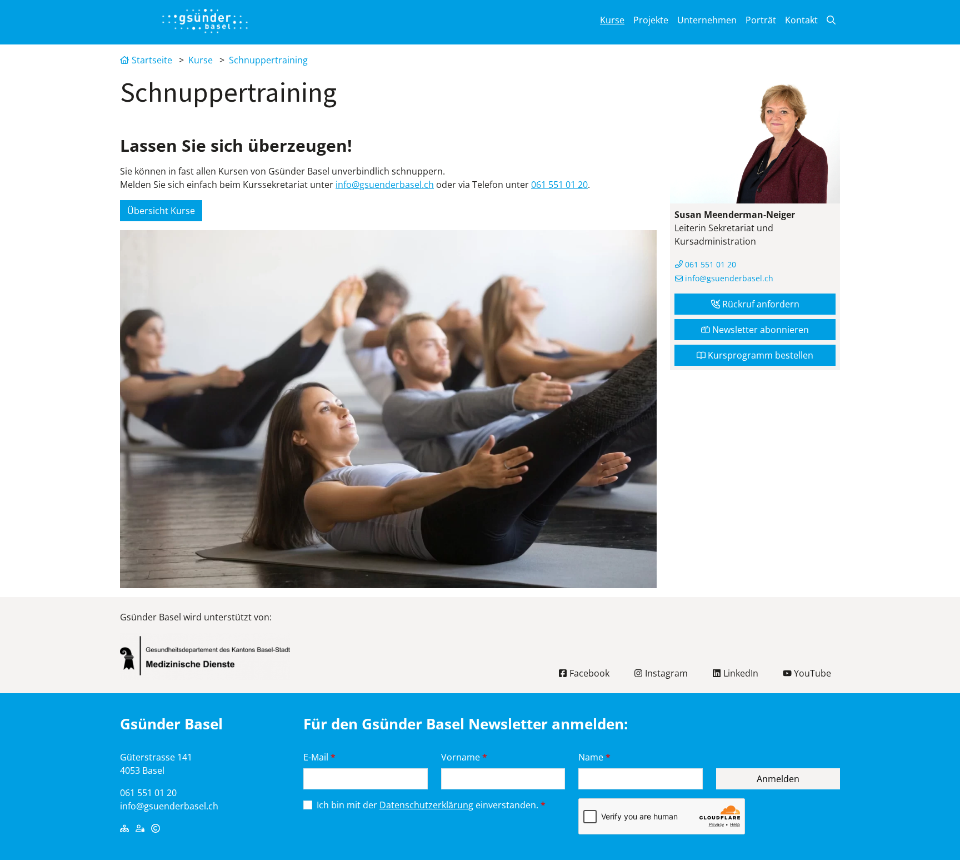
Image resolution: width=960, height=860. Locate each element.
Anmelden (778, 779)
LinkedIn (739, 673)
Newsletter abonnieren (759, 330)
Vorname (464, 757)
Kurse (200, 60)
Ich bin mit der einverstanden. (431, 805)
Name (594, 757)
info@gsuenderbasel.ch (385, 184)
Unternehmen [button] (707, 20)
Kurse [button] (612, 20)
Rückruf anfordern (759, 304)
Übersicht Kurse (161, 211)
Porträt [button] (761, 20)
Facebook (588, 673)
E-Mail (319, 757)
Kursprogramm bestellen (759, 355)
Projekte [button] (650, 20)
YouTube (811, 673)
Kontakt (801, 20)
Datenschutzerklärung (426, 805)
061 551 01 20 (559, 184)
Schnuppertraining (268, 60)
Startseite (152, 60)
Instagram (665, 673)
